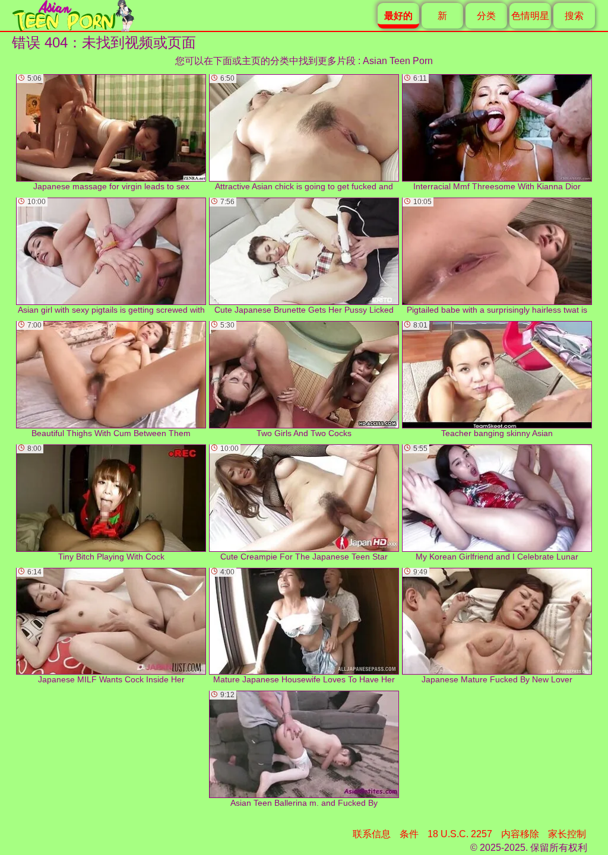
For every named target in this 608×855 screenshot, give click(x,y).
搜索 (574, 16)
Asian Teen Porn (398, 61)
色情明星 (530, 16)
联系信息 (372, 834)
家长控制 (567, 834)
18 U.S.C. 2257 (460, 834)
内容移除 (520, 834)
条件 (409, 834)
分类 (486, 16)
